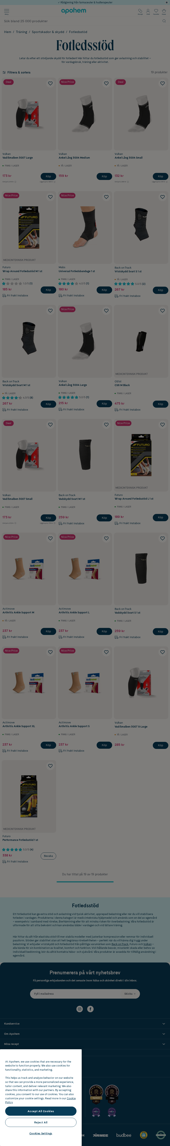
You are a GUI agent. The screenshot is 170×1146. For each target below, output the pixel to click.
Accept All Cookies (41, 1111)
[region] (41, 1097)
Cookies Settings (40, 1133)
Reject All (41, 1122)
